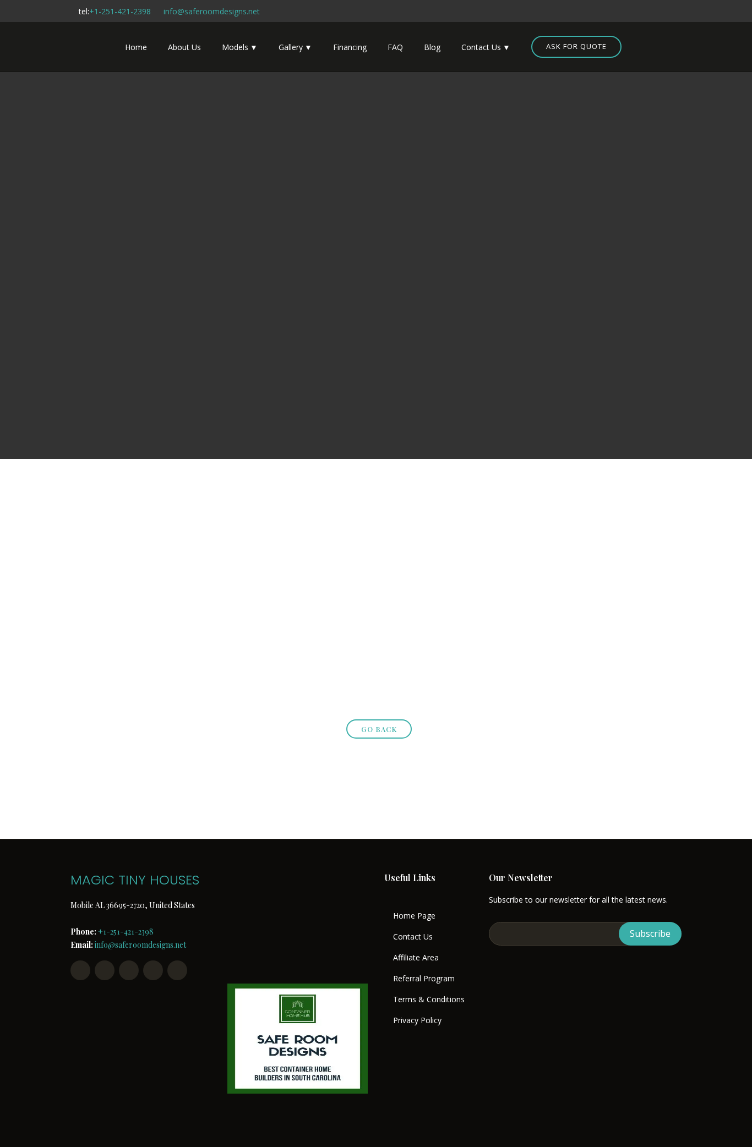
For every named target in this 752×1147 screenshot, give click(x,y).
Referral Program (424, 978)
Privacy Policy (417, 1020)
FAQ (395, 47)
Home (136, 47)
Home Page (414, 916)
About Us (184, 47)
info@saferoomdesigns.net (212, 11)
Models (235, 47)
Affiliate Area (416, 958)
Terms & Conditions (429, 999)
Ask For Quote (576, 46)
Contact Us (481, 47)
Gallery (291, 47)
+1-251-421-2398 (120, 11)
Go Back (379, 729)
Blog (432, 47)
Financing (350, 47)
